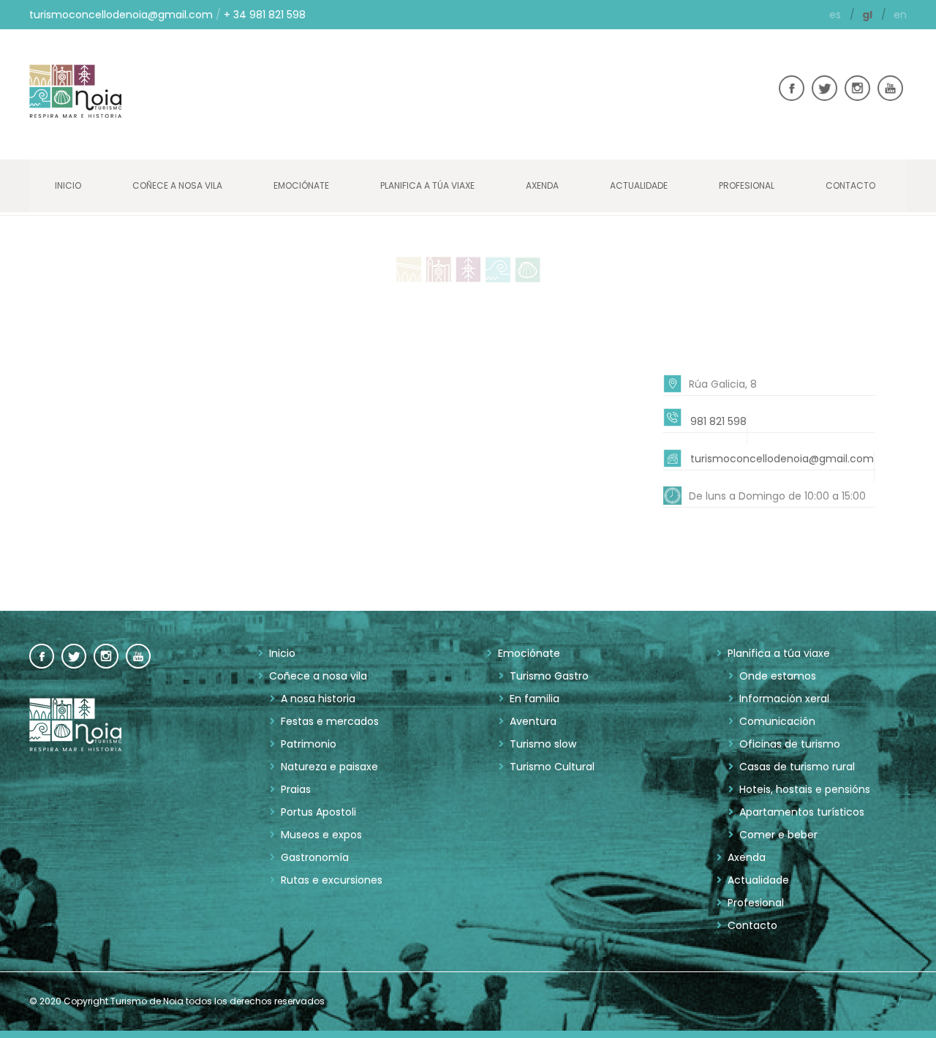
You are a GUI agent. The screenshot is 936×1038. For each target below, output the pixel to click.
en (900, 14)
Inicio (68, 185)
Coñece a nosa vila (177, 185)
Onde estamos (777, 676)
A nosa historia (318, 698)
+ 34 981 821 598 (265, 14)
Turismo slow (543, 744)
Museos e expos (321, 834)
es (836, 14)
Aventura (533, 721)
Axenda (542, 185)
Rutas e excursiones (331, 880)
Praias (296, 789)
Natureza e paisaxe (329, 766)
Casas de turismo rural (797, 766)
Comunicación (777, 721)
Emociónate (301, 185)
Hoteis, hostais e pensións (804, 789)
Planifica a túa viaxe (427, 185)
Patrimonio (308, 744)
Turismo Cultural (552, 766)
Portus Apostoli (318, 812)
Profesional (746, 185)
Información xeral (784, 698)
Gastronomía (315, 857)
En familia (534, 698)
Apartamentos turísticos (801, 812)
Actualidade (639, 185)
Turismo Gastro (549, 676)
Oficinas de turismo (789, 744)
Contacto (850, 185)
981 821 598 (718, 421)
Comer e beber (778, 834)
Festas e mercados (330, 721)
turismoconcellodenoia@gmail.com (121, 14)
